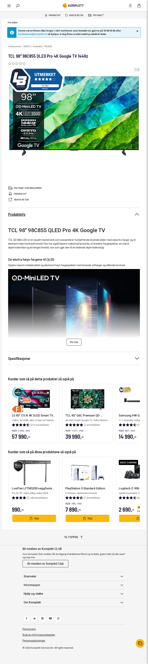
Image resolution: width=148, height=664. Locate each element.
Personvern (29, 629)
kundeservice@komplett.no (32, 34)
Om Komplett (32, 602)
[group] (74, 116)
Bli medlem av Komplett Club (45, 563)
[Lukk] (137, 31)
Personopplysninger (34, 640)
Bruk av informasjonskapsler (39, 634)
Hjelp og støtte (33, 593)
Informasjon (32, 585)
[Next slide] (136, 116)
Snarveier (30, 576)
